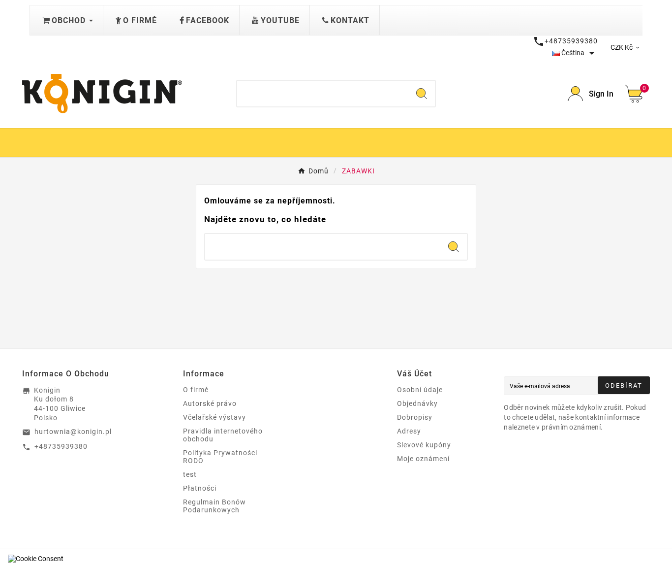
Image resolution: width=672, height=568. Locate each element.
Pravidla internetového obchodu (223, 435)
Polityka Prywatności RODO (220, 457)
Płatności (199, 488)
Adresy (409, 431)
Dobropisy (414, 417)
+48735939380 (61, 446)
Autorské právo (210, 403)
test (190, 474)
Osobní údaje (420, 390)
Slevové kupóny (424, 445)
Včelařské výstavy (214, 417)
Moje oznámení (423, 459)
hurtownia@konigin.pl (73, 431)
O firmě (196, 390)
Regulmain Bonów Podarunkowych (214, 506)
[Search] (421, 93)
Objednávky (417, 403)
